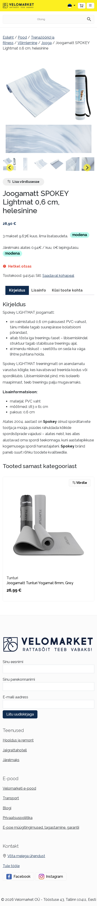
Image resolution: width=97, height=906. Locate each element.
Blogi (7, 808)
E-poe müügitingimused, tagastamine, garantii (41, 827)
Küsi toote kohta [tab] (67, 290)
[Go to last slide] (10, 167)
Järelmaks (11, 760)
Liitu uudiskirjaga (20, 714)
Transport (11, 798)
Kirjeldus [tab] (17, 290)
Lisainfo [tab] (38, 290)
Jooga (46, 43)
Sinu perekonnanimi (19, 679)
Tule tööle (11, 866)
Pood (22, 37)
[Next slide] (87, 167)
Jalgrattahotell (15, 750)
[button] (90, 6)
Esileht (8, 37)
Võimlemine (27, 43)
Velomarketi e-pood (19, 788)
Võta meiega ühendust (26, 856)
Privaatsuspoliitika (17, 818)
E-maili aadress (15, 697)
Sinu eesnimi (13, 662)
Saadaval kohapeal (58, 275)
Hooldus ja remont (18, 740)
